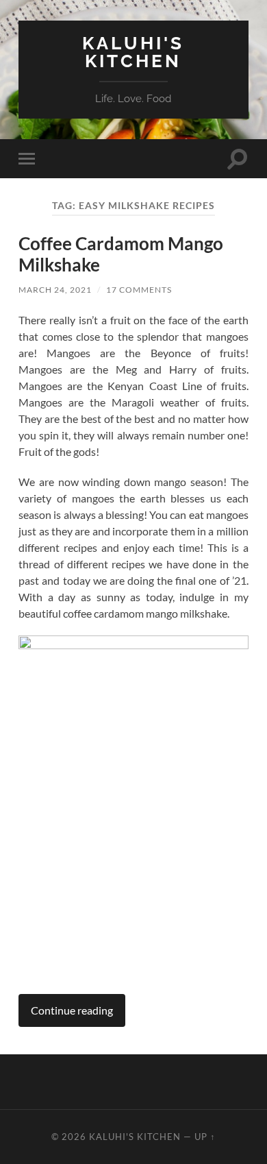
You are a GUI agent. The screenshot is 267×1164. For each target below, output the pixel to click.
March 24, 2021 (55, 289)
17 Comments (139, 289)
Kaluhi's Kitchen (133, 51)
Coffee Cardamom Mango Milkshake (120, 254)
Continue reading (72, 1010)
